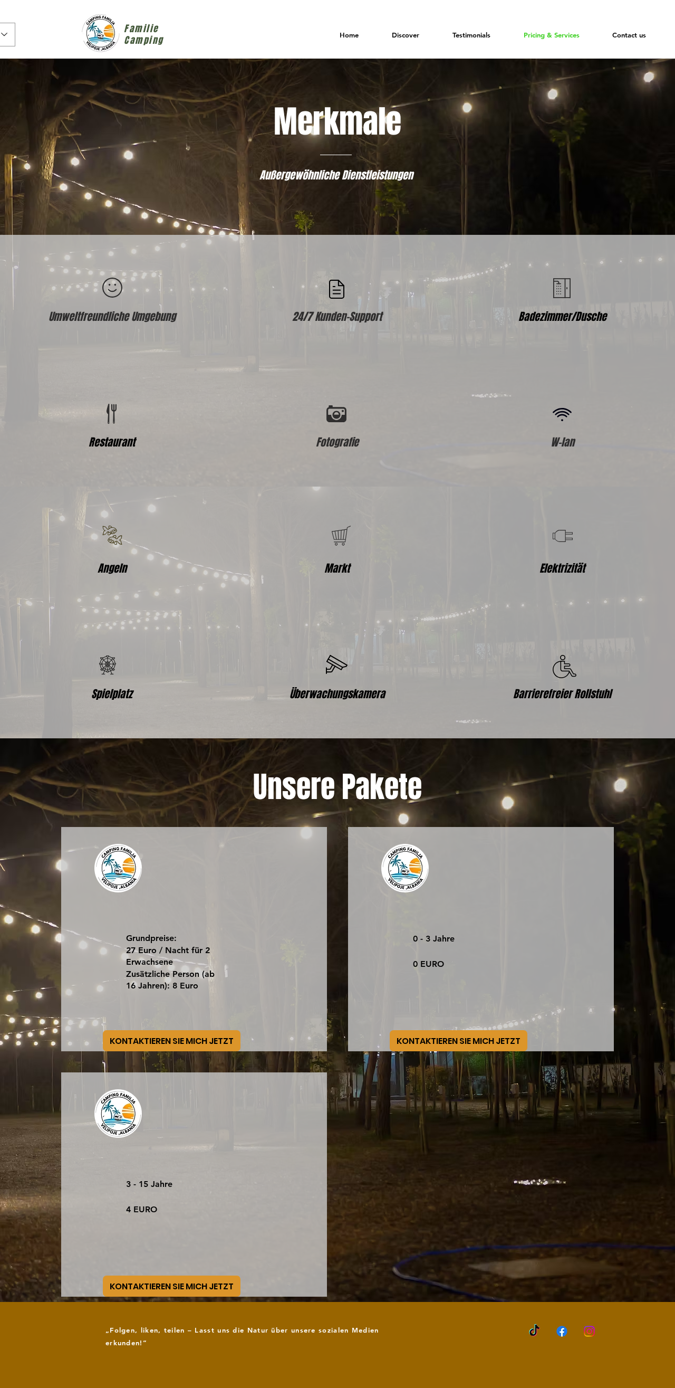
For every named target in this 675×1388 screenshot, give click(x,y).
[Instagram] (589, 1331)
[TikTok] (534, 1331)
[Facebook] (562, 1331)
